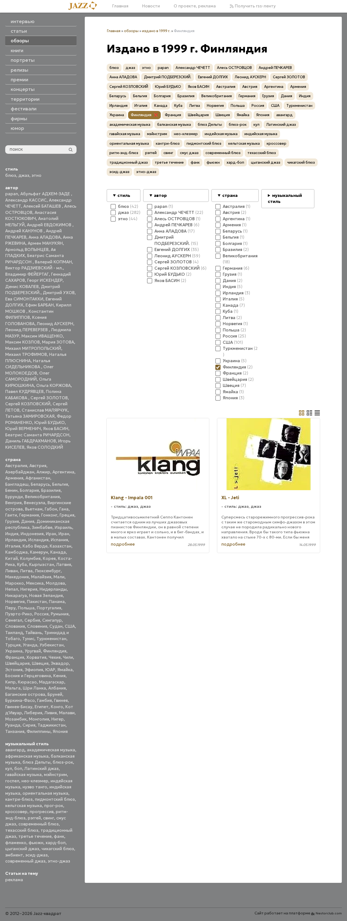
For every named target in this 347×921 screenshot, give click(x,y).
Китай (11, 558)
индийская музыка (260, 134)
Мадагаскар (51, 682)
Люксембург (48, 570)
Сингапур (52, 620)
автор (160, 195)
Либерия (33, 712)
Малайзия (41, 576)
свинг (48, 817)
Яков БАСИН (55, 428)
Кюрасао (27, 682)
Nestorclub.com (329, 913)
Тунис (28, 638)
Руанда (12, 725)
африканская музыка (27, 756)
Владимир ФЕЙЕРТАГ (27, 274)
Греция (67, 515)
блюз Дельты (36, 762)
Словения (37, 626)
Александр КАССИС (26, 200)
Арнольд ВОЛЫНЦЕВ (27, 249)
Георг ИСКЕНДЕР (45, 280)
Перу (10, 607)
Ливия (50, 712)
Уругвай (33, 651)
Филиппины (38, 731)
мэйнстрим (55, 774)
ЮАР (50, 669)
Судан (56, 626)
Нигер (57, 719)
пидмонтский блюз (55, 799)
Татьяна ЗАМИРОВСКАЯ (30, 416)
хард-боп (56, 842)
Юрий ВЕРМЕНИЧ (23, 428)
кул (8, 768)
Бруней (54, 694)
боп (18, 768)
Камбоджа (16, 552)
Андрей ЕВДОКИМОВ (49, 224)
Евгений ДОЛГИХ (213, 77)
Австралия (16, 465)
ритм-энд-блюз (123, 152)
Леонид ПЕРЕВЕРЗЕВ (27, 329)
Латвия (63, 564)
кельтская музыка (23, 805)
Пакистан (37, 601)
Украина (13, 651)
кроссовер (16, 811)
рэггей (34, 817)
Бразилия (51, 490)
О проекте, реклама (195, 6)
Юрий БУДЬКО (49, 422)
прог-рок (53, 805)
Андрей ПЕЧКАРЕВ (275, 67)
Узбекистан (52, 645)
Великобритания (42, 496)
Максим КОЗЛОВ (22, 342)
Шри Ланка (34, 688)
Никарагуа (16, 595)
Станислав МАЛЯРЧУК (45, 410)
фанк (59, 836)
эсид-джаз (36, 855)
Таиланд (14, 632)
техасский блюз (21, 830)
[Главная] (84, 6)
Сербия (32, 620)
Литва (26, 570)
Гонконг (49, 515)
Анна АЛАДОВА (45, 237)
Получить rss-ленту (255, 6)
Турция (13, 645)
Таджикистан (52, 725)
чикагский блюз (57, 848)
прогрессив (41, 811)
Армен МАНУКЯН (45, 243)
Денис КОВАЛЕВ (22, 286)
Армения (14, 478)
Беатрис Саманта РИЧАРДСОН (37, 434)
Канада (58, 552)
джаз (23, 175)
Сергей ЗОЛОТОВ (49, 397)
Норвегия (15, 601)
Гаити (11, 515)
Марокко (14, 583)
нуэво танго (34, 786)
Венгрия (13, 502)
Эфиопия (34, 669)
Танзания (14, 731)
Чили (68, 657)
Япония (60, 731)
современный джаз (25, 861)
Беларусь (40, 484)
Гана (64, 509)
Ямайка (65, 669)
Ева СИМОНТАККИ (24, 299)
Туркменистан (51, 638)
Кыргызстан (41, 564)
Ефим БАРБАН (40, 305)
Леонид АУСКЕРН (55, 323)
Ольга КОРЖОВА (53, 385)
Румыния (60, 613)
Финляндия (54, 651)
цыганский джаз (22, 848)
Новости (151, 6)
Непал (11, 589)
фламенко (15, 842)
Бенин (11, 490)
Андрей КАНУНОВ (24, 230)
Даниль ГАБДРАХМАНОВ (30, 440)
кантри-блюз (19, 799)
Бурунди (14, 496)
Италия (12, 546)
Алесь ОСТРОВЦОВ (234, 67)
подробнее (123, 544)
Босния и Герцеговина (28, 675)
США (70, 626)
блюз (10, 175)
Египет (42, 706)
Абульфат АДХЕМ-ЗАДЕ (45, 193)
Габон (51, 509)
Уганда (30, 645)
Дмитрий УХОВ (59, 292)
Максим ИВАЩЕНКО (42, 336)
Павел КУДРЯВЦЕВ (24, 391)
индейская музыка (221, 134)
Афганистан (38, 478)
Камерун (39, 552)
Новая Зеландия (46, 595)
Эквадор (60, 663)
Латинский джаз (41, 768)
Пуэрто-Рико (18, 613)
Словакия (15, 626)
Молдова (55, 583)
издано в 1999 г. (156, 31)
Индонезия (32, 533)
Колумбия (30, 558)
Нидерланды (53, 589)
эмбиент (14, 855)
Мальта (13, 688)
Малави (67, 712)
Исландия (38, 539)
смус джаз (189, 152)
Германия (29, 515)
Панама (57, 601)
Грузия (12, 521)
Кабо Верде (34, 546)
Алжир (43, 472)
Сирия (28, 725)
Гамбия (44, 700)
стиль (123, 195)
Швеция (40, 663)
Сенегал (13, 620)
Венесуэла (34, 502)
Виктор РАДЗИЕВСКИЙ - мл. (34, 267)
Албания (57, 688)
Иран (63, 533)
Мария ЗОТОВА (58, 342)
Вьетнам (34, 509)
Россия (41, 613)
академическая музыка (51, 749)
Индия (11, 533)
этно (36, 175)
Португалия (49, 607)
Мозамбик (16, 719)
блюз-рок (63, 762)
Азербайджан (19, 472)
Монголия (39, 719)
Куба (22, 564)
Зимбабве (42, 527)
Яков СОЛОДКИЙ (45, 447)
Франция (14, 657)
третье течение (35, 836)
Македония (17, 576)
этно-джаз (59, 861)
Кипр (10, 682)
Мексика (35, 583)
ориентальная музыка (45, 793)
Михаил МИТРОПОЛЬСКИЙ (33, 348)
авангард (15, 749)
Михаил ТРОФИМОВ (26, 354)
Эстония (13, 669)
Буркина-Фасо (20, 700)
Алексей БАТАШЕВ (42, 206)
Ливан (11, 570)
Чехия (55, 657)
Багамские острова (25, 694)
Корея (49, 558)
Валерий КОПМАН (53, 261)
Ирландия (15, 539)
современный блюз (38, 824)
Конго (57, 706)
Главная (120, 6)
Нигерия (28, 589)
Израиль (63, 527)
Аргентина (63, 472)
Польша (26, 607)
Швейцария (17, 663)
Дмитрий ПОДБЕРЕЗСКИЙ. (167, 77)
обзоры (131, 31)
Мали (58, 576)
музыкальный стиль (285, 198)
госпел (12, 780)
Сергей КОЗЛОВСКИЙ (27, 403)
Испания (59, 539)
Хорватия (36, 657)
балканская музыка (174, 124)
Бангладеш (17, 484)
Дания (27, 521)
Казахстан (60, 546)
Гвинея (61, 700)
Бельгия (60, 484)
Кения (59, 675)
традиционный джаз (128, 162)
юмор (17, 128)
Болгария (29, 490)
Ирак (51, 533)
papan (11, 193)
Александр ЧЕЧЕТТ (193, 67)
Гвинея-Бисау (18, 706)
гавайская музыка (23, 774)
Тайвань (33, 632)
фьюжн (36, 842)
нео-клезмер (34, 780)
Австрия (37, 465)
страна (230, 195)
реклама (14, 879)
